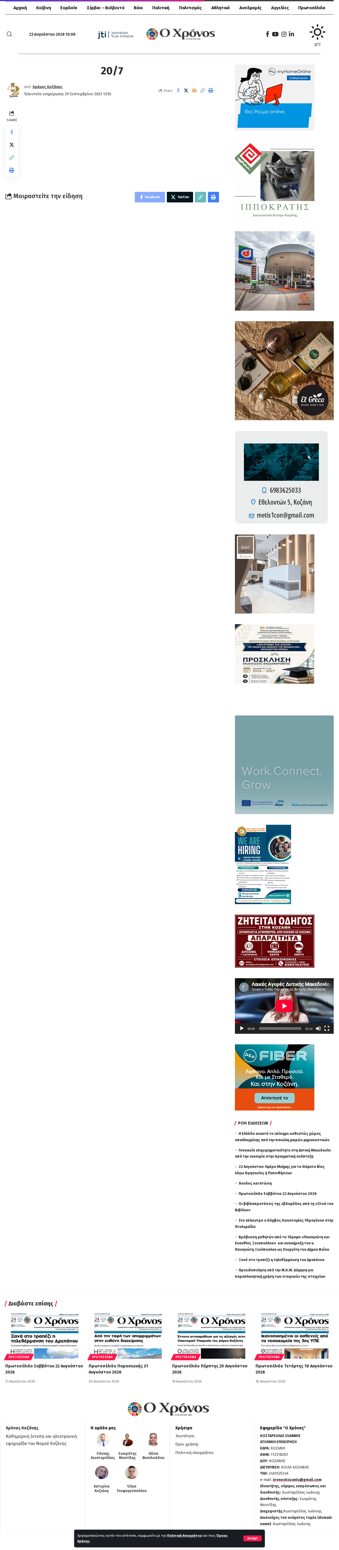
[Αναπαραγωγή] (241, 1028)
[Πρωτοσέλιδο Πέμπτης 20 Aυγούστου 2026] (211, 1335)
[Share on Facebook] (178, 90)
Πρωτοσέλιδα (18, 1357)
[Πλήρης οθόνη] (326, 1028)
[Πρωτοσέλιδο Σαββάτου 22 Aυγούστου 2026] (44, 1335)
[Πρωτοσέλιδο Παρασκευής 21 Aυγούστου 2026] (128, 1335)
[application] (284, 1006)
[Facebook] (267, 34)
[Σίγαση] (318, 1028)
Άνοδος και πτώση (255, 1183)
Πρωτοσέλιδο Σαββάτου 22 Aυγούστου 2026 (278, 1193)
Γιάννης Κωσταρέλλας (103, 1456)
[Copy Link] (202, 90)
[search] (9, 34)
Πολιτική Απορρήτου (184, 1536)
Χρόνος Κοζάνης (48, 86)
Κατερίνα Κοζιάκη (102, 1488)
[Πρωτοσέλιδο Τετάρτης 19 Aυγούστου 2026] (295, 1335)
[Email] (194, 90)
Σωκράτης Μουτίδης (127, 1456)
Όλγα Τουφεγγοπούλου (132, 1488)
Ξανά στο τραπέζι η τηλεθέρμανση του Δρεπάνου (281, 1260)
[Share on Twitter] (186, 90)
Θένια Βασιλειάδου (153, 1456)
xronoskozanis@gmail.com (297, 1480)
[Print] (211, 90)
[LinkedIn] (291, 34)
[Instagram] (284, 34)
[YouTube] (275, 34)
